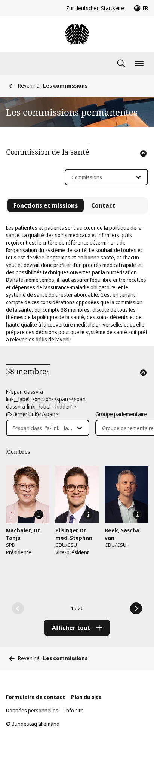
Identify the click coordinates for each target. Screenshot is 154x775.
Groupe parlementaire (121, 414)
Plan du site (86, 696)
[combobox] (106, 177)
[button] (133, 163)
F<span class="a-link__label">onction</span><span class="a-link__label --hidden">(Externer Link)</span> (46, 403)
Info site (74, 710)
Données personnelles (32, 710)
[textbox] (101, 177)
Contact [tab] (103, 205)
